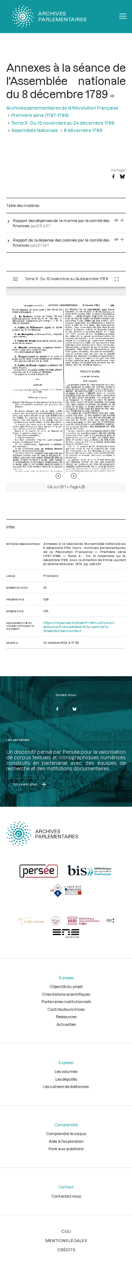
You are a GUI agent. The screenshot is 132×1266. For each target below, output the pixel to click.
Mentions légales (66, 1240)
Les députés (66, 1079)
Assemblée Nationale (34, 130)
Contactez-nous (66, 1196)
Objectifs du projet (66, 986)
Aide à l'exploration (66, 1141)
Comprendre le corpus (66, 1133)
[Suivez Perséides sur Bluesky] (74, 709)
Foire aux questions (66, 1148)
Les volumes (66, 1071)
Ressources (66, 1016)
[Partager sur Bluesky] (122, 176)
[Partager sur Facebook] (113, 176)
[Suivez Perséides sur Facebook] (57, 709)
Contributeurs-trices (66, 1009)
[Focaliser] (122, 220)
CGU (66, 1231)
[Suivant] (73, 476)
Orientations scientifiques (66, 994)
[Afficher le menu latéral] (15, 279)
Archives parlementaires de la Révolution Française (62, 107)
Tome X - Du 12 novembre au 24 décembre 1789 (62, 122)
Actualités (66, 1024)
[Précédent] (58, 476)
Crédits (66, 1249)
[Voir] (112, 93)
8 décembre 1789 (83, 130)
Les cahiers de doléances (66, 1086)
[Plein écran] (116, 279)
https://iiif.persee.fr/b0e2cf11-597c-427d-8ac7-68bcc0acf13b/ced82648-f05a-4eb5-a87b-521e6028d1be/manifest (79, 627)
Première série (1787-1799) (40, 115)
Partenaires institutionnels (66, 1001)
